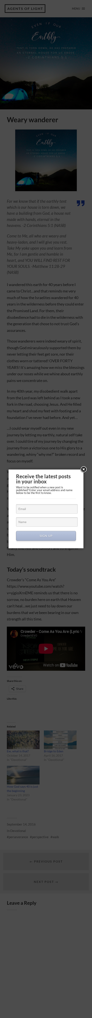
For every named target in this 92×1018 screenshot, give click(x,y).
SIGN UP (46, 536)
